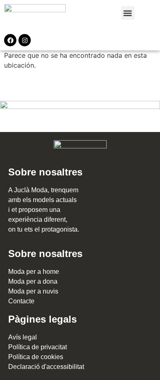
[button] (128, 13)
